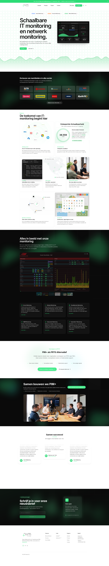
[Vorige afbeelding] (21, 272)
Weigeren (60, 562)
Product (45, 5)
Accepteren (67, 562)
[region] (54, 275)
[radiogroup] (25, 546)
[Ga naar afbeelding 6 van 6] (70, 294)
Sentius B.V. (24, 542)
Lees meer (30, 48)
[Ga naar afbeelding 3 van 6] (51, 294)
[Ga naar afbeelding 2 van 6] (45, 294)
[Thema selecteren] (83, 5)
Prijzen (52, 5)
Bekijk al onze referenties (54, 102)
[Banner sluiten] (107, 1)
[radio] (23, 546)
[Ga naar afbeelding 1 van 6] (39, 294)
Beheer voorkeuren (47, 563)
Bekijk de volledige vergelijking (46, 369)
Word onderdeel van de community (76, 387)
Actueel (39, 5)
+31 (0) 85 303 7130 (81, 542)
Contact (58, 5)
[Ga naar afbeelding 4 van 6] (57, 294)
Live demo (78, 5)
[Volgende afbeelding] (88, 272)
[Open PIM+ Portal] (86, 5)
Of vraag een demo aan (64, 369)
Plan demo (72, 5)
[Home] (25, 5)
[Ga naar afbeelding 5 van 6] (64, 294)
